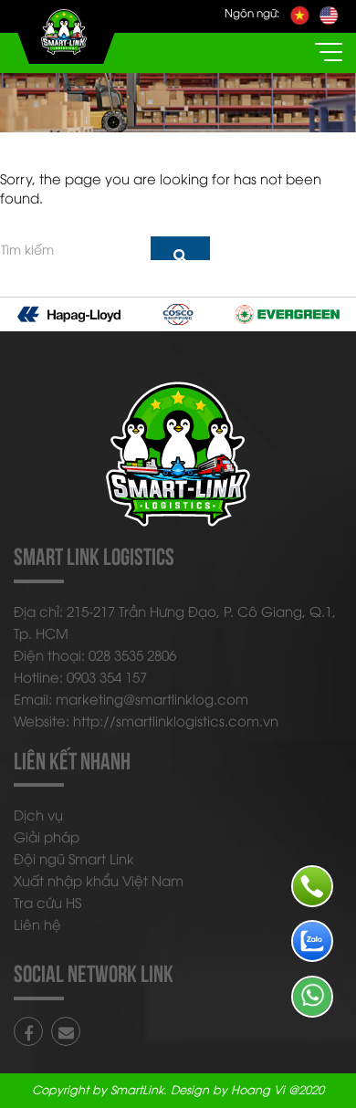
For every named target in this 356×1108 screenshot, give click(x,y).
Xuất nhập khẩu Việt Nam (98, 880)
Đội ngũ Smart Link (74, 858)
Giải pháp (46, 836)
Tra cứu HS (47, 902)
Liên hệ (37, 924)
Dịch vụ (38, 814)
